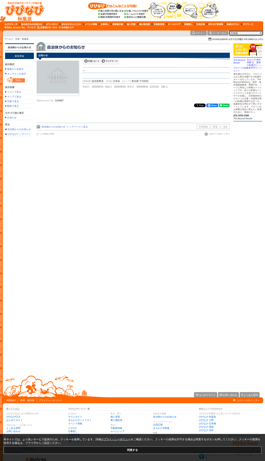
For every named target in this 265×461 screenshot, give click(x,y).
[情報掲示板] (117, 24)
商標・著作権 (27, 400)
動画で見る (13, 106)
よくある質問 (13, 428)
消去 (225, 126)
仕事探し (73, 431)
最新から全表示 (15, 69)
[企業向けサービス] (47, 27)
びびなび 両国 (206, 426)
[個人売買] (130, 24)
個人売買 (115, 416)
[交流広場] (199, 24)
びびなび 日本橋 (207, 423)
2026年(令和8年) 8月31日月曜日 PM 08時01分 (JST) (237, 39)
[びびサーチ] (11, 24)
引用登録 (203, 126)
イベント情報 (75, 423)
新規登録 (19, 56)
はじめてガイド (14, 420)
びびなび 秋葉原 (207, 416)
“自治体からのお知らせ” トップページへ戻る (64, 126)
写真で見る (13, 101)
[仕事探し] (104, 24)
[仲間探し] (187, 24)
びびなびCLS (13, 416)
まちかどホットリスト (80, 420)
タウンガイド (75, 416)
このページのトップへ (219, 134)
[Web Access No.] (15, 27)
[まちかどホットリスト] (70, 24)
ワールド (8, 39)
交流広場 (157, 424)
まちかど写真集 (161, 428)
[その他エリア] (66, 27)
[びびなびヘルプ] (31, 27)
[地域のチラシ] (232, 24)
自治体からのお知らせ (19, 47)
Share (214, 105)
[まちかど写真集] (214, 24)
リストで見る (14, 92)
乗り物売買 (116, 420)
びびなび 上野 (206, 420)
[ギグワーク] (247, 24)
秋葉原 (25, 39)
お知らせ (12, 117)
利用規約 (11, 400)
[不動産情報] (158, 24)
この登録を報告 (46, 134)
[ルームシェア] (173, 24)
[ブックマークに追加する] (110, 61)
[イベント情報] (90, 24)
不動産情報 (116, 428)
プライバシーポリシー (50, 400)
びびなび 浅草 (206, 430)
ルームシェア (118, 431)
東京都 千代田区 (140, 81)
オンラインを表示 (16, 74)
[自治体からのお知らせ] (30, 24)
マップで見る (14, 96)
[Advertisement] (19, 195)
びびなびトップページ (19, 134)
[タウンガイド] (51, 24)
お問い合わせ (13, 431)
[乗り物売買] (143, 24)
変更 (215, 126)
